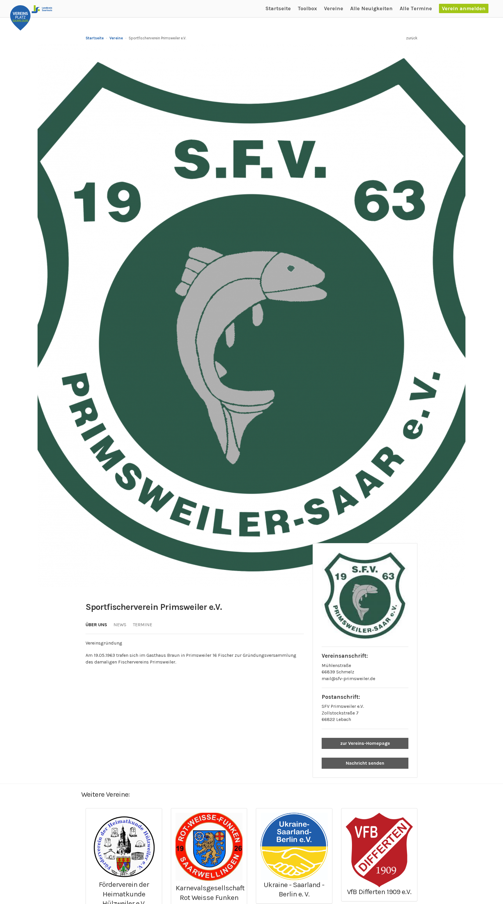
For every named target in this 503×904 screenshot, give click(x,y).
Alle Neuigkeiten (371, 8)
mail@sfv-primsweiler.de (348, 678)
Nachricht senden (365, 763)
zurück (411, 38)
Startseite (278, 8)
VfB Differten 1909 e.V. (379, 891)
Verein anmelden (464, 8)
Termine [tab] (142, 624)
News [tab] (120, 624)
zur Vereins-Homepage (365, 743)
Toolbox (307, 8)
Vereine (333, 8)
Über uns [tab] (96, 624)
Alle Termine (416, 8)
